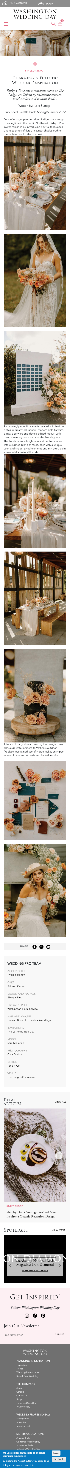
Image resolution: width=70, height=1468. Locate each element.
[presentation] (11, 1155)
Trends (19, 1369)
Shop (19, 1399)
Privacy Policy (23, 1407)
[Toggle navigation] (6, 24)
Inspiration (21, 1365)
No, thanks (59, 1459)
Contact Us (21, 1395)
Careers (20, 1392)
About (19, 1388)
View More (59, 1230)
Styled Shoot (35, 71)
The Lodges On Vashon (21, 1077)
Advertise (21, 1422)
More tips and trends (35, 1270)
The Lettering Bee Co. (20, 1032)
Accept (56, 1453)
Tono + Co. (13, 1066)
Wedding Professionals (27, 1372)
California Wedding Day (28, 1442)
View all (60, 1101)
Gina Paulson (15, 1054)
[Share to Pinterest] (41, 947)
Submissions (22, 1419)
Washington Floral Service (22, 1009)
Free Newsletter (13, 1335)
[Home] (34, 14)
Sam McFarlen (15, 1043)
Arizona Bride (23, 1438)
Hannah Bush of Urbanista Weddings (29, 1020)
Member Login (23, 1426)
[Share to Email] (48, 947)
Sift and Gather (16, 986)
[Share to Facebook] (34, 947)
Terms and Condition (26, 1403)
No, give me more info (23, 1465)
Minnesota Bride (24, 1445)
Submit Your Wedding (27, 1376)
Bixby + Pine (14, 998)
